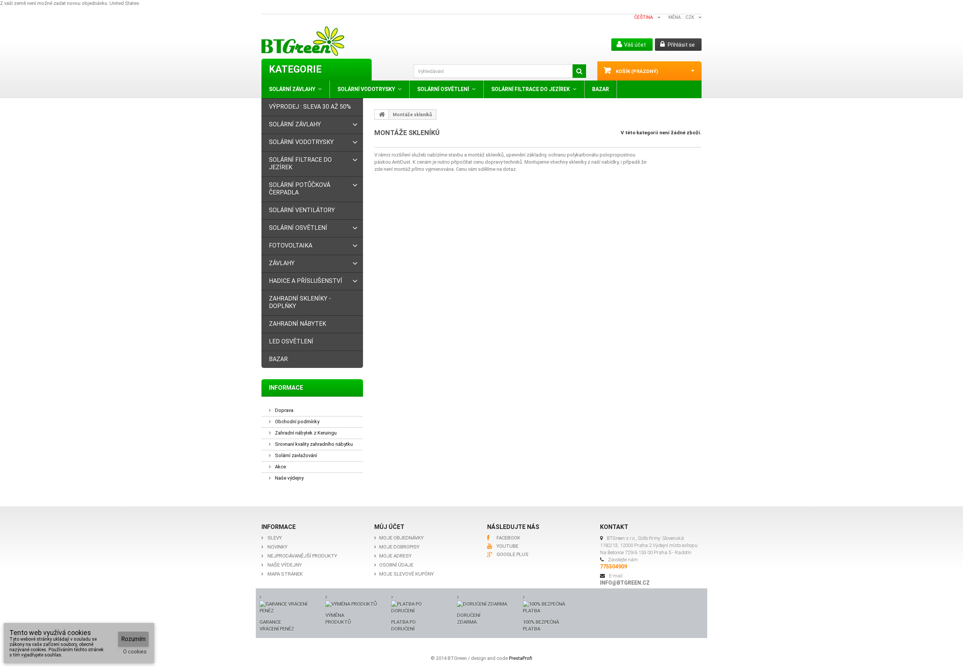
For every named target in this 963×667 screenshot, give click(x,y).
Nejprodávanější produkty (302, 556)
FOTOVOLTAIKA (290, 245)
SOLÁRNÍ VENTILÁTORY (302, 210)
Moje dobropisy (399, 547)
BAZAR (600, 89)
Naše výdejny (289, 478)
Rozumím (133, 639)
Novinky (277, 547)
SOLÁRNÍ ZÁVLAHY (292, 89)
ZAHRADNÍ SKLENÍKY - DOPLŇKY (300, 302)
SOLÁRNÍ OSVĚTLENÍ (443, 89)
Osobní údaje (396, 565)
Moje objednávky (401, 538)
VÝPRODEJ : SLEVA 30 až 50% (310, 106)
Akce (280, 466)
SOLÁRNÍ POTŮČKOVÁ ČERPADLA (299, 188)
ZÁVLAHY (282, 263)
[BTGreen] (333, 41)
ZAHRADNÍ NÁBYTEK (297, 323)
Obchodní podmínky (296, 421)
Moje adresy (395, 556)
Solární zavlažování (295, 455)
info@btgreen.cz (625, 583)
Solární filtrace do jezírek (530, 89)
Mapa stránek (285, 574)
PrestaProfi (520, 658)
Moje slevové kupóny (406, 574)
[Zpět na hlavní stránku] (382, 114)
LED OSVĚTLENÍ (291, 341)
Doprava (283, 410)
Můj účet (389, 526)
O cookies (135, 652)
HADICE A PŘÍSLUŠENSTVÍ (305, 280)
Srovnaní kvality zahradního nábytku (313, 444)
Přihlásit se (681, 45)
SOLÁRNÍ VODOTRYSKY (366, 89)
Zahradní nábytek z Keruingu (305, 433)
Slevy (274, 538)
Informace (286, 387)
